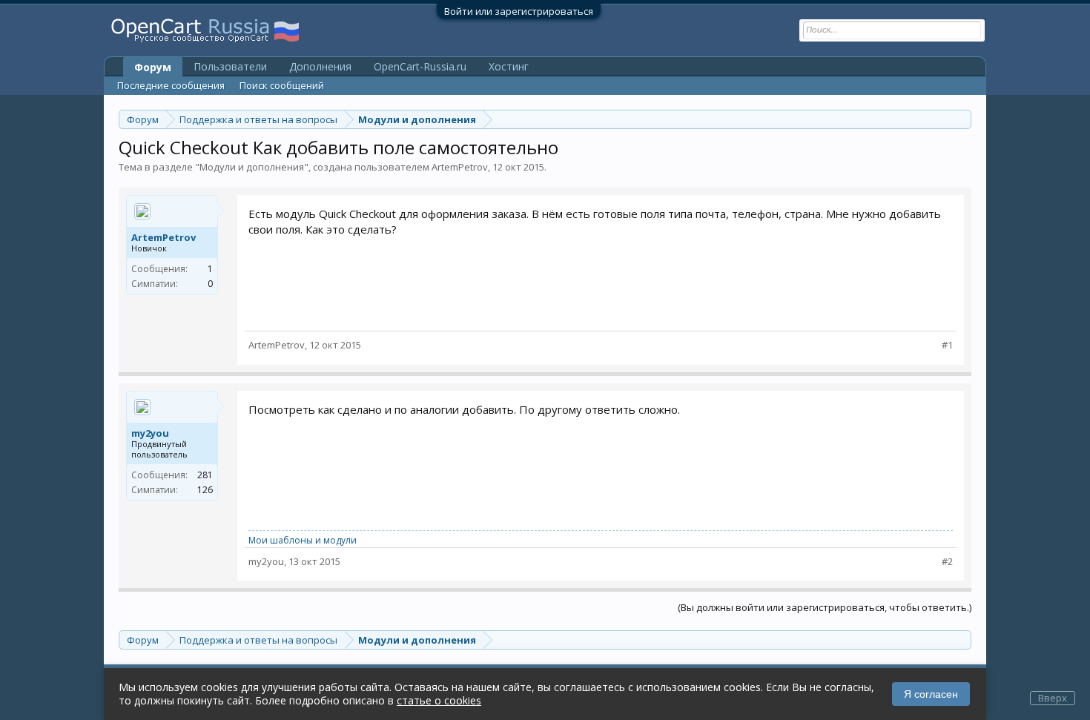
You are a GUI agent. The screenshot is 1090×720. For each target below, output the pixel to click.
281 (205, 475)
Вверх (1052, 697)
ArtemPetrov (460, 167)
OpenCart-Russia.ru (420, 66)
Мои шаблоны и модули (302, 540)
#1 (947, 345)
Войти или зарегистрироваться (518, 11)
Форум (152, 67)
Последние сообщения (171, 85)
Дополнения (320, 66)
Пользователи (230, 66)
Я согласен (931, 694)
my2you (150, 433)
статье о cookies (439, 700)
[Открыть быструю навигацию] (962, 119)
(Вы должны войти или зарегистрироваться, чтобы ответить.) (824, 607)
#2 (947, 561)
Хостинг (509, 66)
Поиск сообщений (282, 85)
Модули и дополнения (251, 167)
